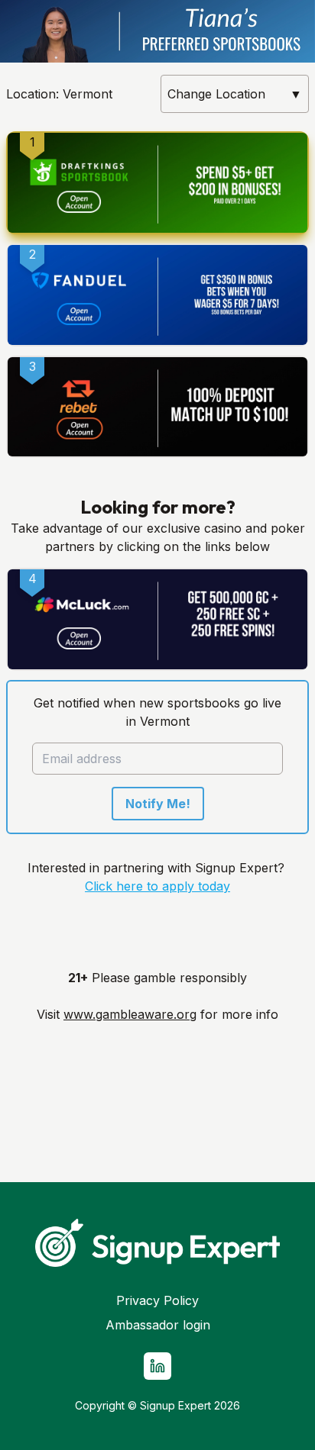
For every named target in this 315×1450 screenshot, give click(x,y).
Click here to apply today (157, 886)
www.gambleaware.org (129, 1014)
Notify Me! (157, 803)
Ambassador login (158, 1324)
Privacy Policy (157, 1300)
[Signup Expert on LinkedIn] (157, 1366)
